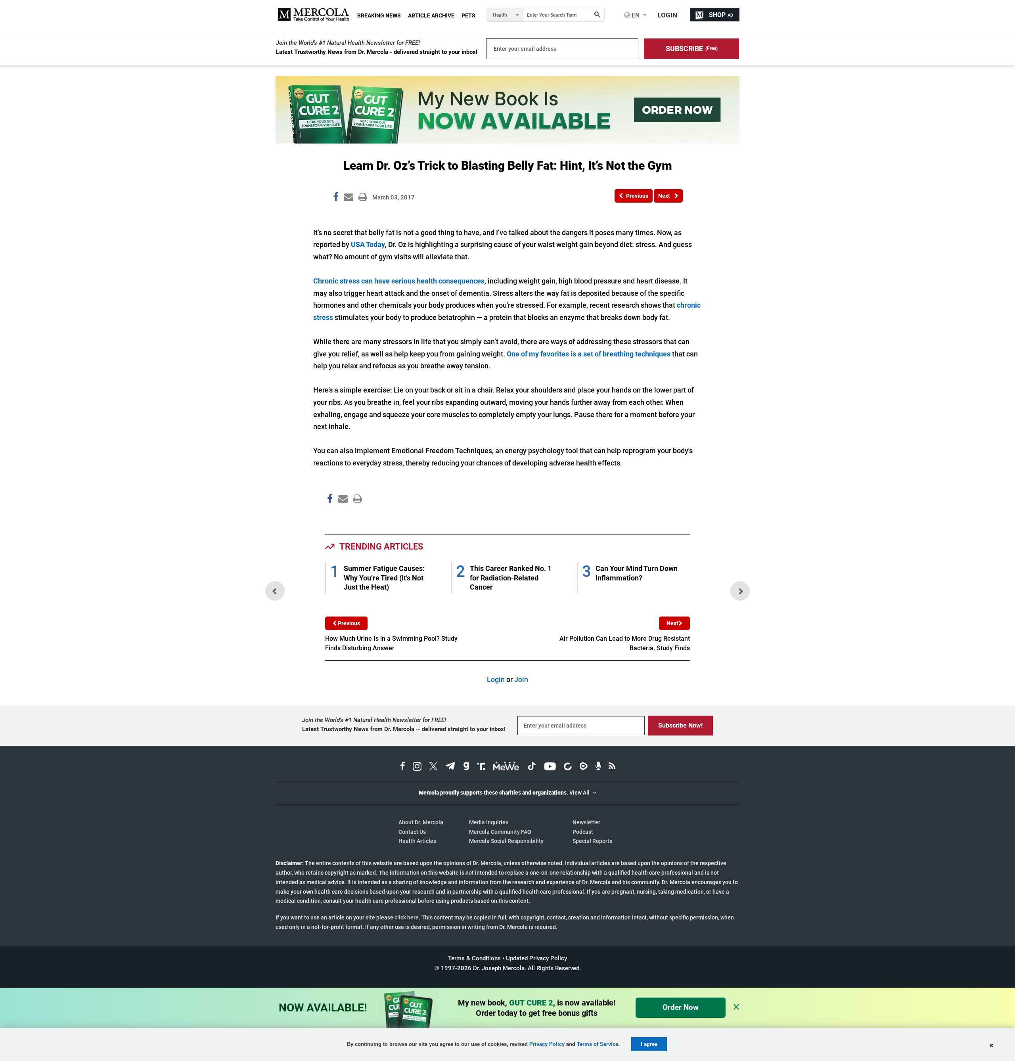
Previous (348, 623)
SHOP (721, 15)
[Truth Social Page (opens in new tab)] (481, 767)
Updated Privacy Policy (536, 958)
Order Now (681, 1007)
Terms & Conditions (474, 958)
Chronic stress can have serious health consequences (399, 281)
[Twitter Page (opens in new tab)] (433, 767)
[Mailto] (341, 515)
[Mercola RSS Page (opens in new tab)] (612, 767)
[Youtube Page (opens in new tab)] (550, 767)
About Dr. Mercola (420, 822)
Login (496, 679)
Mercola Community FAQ (500, 832)
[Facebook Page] (329, 515)
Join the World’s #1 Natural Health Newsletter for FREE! (348, 42)
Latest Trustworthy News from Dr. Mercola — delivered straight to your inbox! (404, 729)
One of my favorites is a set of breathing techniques (588, 354)
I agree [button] (649, 1044)
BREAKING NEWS (379, 15)
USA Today (368, 244)
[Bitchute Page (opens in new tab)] (567, 767)
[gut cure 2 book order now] (507, 141)
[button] (691, 48)
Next (672, 623)
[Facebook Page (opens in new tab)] (402, 767)
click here (407, 917)
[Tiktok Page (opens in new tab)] (532, 767)
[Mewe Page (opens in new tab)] (506, 767)
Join (521, 679)
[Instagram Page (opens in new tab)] (417, 767)
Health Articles (417, 841)
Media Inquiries (488, 822)
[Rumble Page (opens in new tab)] (583, 767)
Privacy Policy (547, 1044)
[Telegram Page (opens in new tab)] (450, 767)
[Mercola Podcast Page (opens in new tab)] (598, 767)
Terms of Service (597, 1044)
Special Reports (592, 841)
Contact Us (412, 832)
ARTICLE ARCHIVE (431, 15)
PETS (468, 15)
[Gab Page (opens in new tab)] (466, 767)
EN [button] (635, 15)
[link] (336, 198)
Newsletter (586, 822)
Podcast (583, 832)
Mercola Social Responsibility (506, 841)
